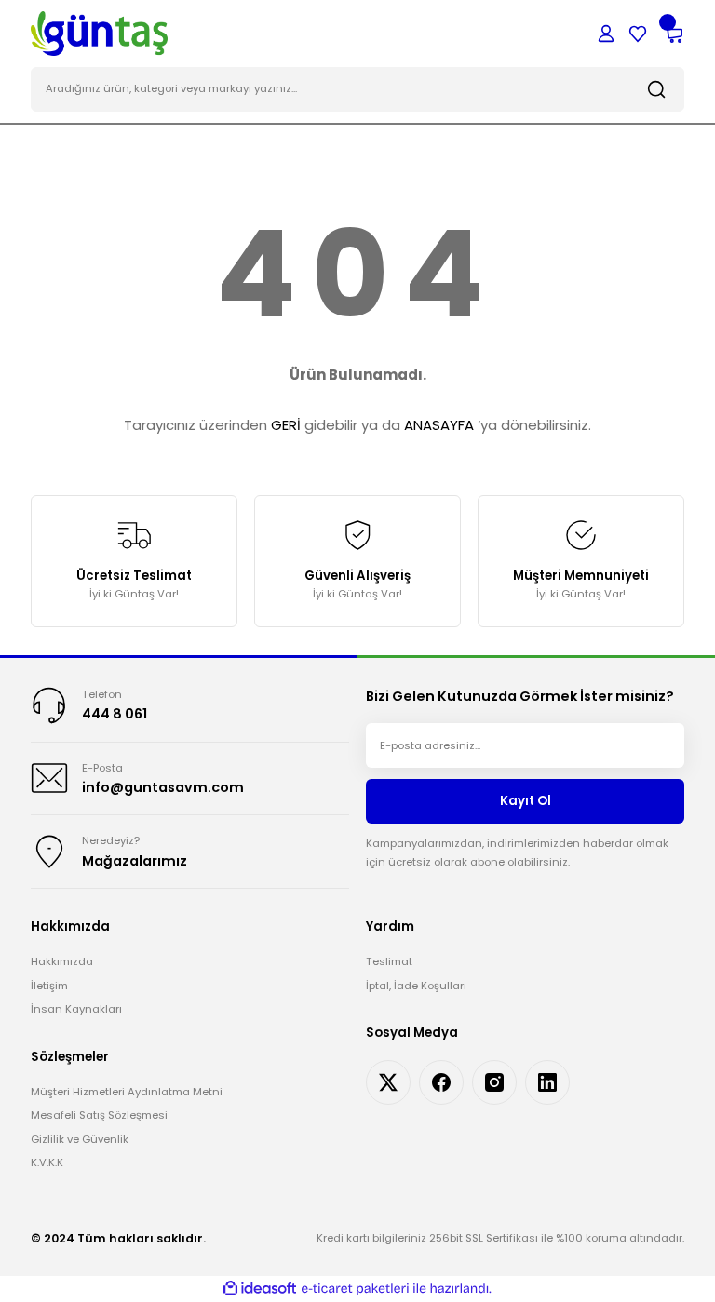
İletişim (49, 985)
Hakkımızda (62, 961)
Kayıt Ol (525, 801)
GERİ (286, 425)
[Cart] (673, 33)
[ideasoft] (260, 1289)
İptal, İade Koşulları (416, 985)
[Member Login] (606, 33)
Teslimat (389, 961)
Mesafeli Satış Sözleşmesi (99, 1114)
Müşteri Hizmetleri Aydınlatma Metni (127, 1091)
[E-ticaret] (355, 1288)
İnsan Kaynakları (76, 1008)
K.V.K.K (47, 1162)
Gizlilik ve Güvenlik (79, 1139)
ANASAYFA (439, 425)
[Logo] (99, 32)
